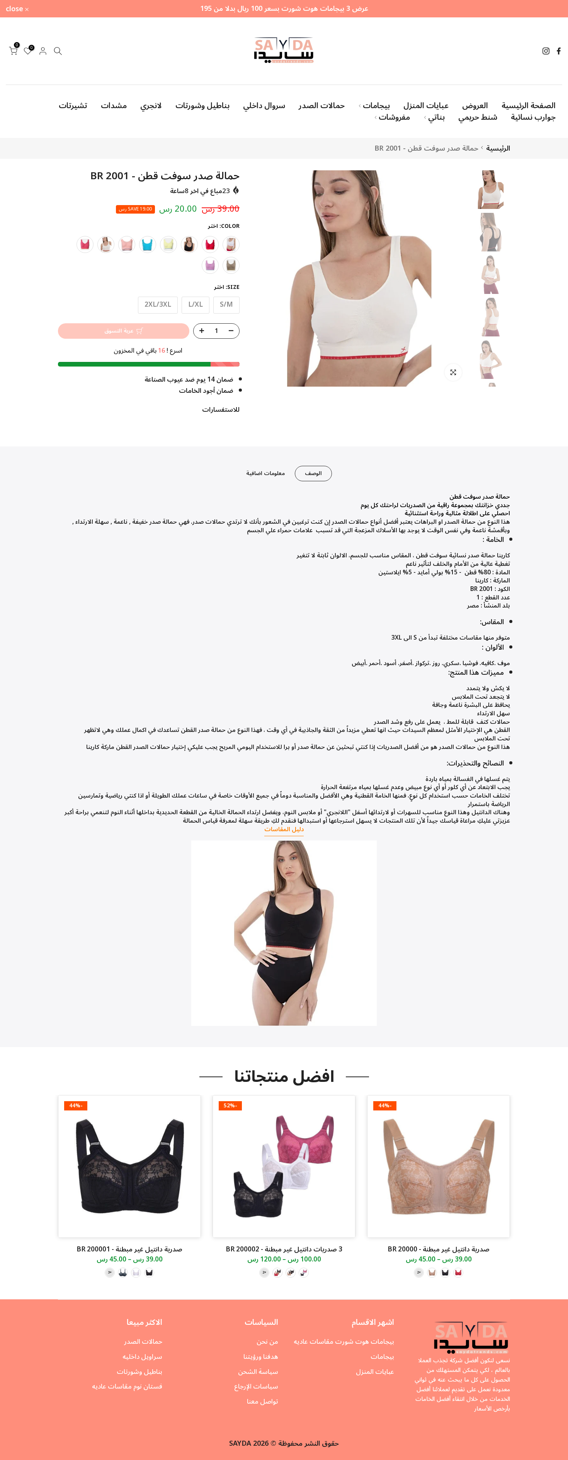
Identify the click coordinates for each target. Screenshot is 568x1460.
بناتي (436, 117)
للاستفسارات (221, 410)
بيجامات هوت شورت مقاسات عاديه (344, 1342)
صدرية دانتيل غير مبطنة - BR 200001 (129, 1249)
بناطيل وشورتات (202, 106)
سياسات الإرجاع (256, 1387)
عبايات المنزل (426, 106)
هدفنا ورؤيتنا (260, 1357)
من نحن (267, 1342)
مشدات (114, 106)
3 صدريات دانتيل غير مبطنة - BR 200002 (284, 1249)
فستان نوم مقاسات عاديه (127, 1387)
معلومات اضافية (265, 473)
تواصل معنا (262, 1402)
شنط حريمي (477, 117)
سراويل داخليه (142, 1357)
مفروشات (394, 117)
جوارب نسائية (533, 117)
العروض (475, 106)
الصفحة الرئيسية (529, 106)
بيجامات (376, 106)
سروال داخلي (264, 106)
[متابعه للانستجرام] (545, 51)
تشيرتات (73, 106)
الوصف (313, 473)
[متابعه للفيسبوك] (558, 51)
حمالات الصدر (322, 106)
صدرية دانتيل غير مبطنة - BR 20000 (439, 1249)
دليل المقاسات (284, 829)
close (549, 8)
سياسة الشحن (258, 1372)
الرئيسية (498, 148)
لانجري (151, 106)
